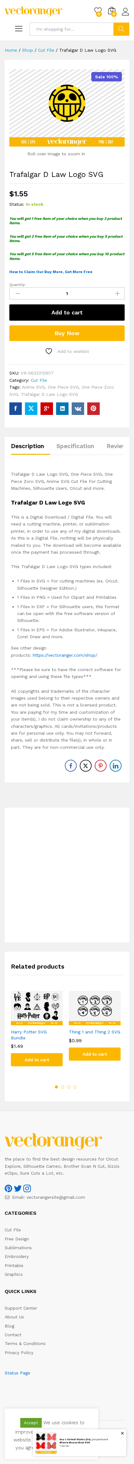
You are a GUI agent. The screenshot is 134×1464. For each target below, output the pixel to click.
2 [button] (62, 1087)
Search (121, 29)
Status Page (17, 1372)
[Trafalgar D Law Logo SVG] (15, 408)
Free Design (17, 1238)
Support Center (21, 1308)
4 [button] (75, 1087)
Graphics (14, 1274)
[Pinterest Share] (101, 766)
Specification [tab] (75, 446)
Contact (13, 1334)
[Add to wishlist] (43, 1021)
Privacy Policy (19, 1352)
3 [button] (68, 1087)
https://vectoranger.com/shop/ (65, 655)
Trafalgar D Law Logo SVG (49, 394)
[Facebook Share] (71, 766)
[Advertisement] (67, 875)
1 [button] (56, 1087)
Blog (9, 1325)
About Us (14, 1316)
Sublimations (18, 1247)
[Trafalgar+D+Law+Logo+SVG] (31, 408)
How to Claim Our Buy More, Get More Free (51, 272)
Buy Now (67, 333)
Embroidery (17, 1256)
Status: (16, 204)
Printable (14, 1265)
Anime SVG (33, 387)
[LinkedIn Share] (116, 766)
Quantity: (17, 285)
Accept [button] (31, 1422)
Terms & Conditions (25, 1343)
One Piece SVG (63, 387)
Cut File (39, 380)
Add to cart (67, 312)
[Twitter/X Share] (86, 766)
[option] (37, 1033)
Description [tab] (27, 446)
